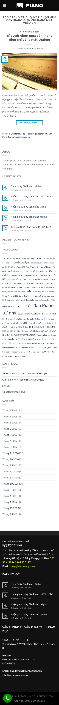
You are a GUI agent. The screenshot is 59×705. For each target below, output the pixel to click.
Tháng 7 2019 (9, 410)
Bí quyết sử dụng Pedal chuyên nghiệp (21, 271)
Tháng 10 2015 (10, 483)
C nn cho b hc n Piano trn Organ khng (22, 379)
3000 (16, 263)
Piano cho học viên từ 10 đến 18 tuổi (20, 339)
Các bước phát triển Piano (46, 271)
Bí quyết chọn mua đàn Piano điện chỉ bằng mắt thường (29, 38)
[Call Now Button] (7, 698)
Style (5, 385)
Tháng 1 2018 (9, 422)
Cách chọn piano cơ (9, 275)
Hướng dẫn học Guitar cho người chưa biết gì (34, 300)
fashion (30, 291)
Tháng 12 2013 (10, 508)
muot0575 (41, 48)
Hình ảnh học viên (9, 300)
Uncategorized (29, 32)
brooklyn (23, 262)
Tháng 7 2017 (9, 434)
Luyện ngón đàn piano (15, 323)
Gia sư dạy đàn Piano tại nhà (26, 186)
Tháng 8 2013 (9, 514)
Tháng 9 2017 (9, 428)
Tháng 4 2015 (9, 495)
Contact (42, 696)
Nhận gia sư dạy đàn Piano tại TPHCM (32, 196)
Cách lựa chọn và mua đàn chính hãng (32, 275)
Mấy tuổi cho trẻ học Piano (34, 323)
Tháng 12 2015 (10, 471)
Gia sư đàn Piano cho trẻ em (29, 296)
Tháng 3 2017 (9, 446)
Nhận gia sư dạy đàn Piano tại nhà (29, 216)
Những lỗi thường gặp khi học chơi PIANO (32, 331)
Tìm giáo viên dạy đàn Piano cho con (28, 343)
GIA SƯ (7, 541)
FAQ (51, 696)
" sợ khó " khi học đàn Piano (12, 258)
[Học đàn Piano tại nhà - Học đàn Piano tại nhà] (29, 5)
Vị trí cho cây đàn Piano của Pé (30, 352)
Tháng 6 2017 (9, 440)
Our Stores (21, 696)
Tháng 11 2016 (10, 453)
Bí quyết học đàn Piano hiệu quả (41, 263)
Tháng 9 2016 (9, 465)
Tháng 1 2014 (9, 501)
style (12, 343)
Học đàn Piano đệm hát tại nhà (14, 319)
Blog (32, 696)
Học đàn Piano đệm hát (47, 314)
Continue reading (29, 123)
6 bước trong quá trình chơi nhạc (36, 258)
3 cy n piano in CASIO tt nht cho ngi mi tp (24, 373)
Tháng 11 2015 (10, 477)
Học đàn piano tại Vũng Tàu (27, 314)
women (46, 351)
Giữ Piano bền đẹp (47, 296)
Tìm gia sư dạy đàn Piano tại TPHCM (31, 226)
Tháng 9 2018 (9, 416)
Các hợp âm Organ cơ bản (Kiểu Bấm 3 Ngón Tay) (30, 283)
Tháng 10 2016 (10, 459)
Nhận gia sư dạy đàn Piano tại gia (28, 206)
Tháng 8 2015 (9, 489)
